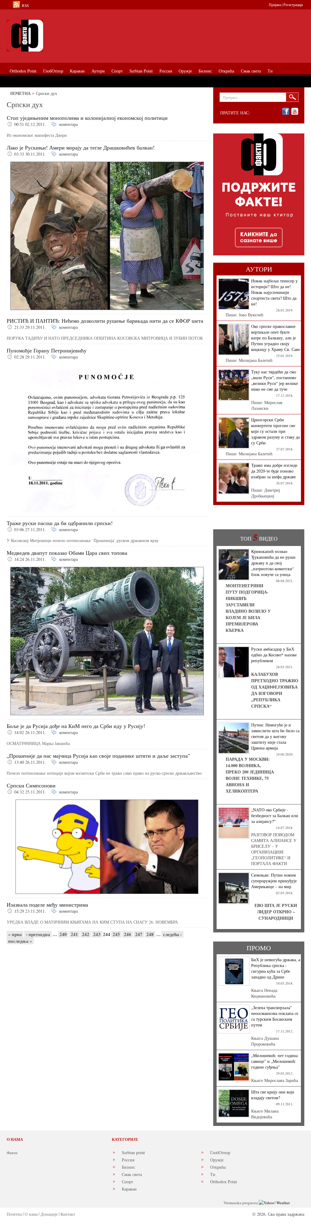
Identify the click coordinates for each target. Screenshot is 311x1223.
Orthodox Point (223, 1181)
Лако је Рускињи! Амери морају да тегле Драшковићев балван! (81, 147)
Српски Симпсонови (31, 785)
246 (127, 934)
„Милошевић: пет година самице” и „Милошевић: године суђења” (274, 1061)
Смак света (132, 1174)
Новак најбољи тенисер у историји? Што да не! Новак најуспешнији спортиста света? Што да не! (274, 292)
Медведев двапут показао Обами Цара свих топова (67, 552)
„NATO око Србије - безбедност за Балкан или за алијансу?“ (274, 815)
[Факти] (75, 36)
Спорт (127, 1181)
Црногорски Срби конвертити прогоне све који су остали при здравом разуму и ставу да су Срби (275, 431)
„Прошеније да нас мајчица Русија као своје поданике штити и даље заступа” (98, 755)
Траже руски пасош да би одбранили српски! (60, 523)
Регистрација (293, 4)
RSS (25, 5)
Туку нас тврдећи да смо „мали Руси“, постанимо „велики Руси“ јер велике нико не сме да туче (274, 380)
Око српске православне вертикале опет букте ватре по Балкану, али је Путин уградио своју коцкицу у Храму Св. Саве (275, 337)
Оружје (217, 1160)
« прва (15, 934)
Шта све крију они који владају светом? (272, 1094)
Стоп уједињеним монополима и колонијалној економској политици (87, 117)
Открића (218, 1167)
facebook (285, 111)
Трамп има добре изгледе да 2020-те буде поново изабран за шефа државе (274, 471)
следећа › (172, 934)
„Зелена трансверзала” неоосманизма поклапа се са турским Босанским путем (274, 1016)
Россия (128, 1160)
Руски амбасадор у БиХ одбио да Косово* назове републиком (274, 654)
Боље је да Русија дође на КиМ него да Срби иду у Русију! (76, 725)
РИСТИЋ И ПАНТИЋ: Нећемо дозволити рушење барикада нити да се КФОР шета (105, 320)
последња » (20, 941)
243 (97, 934)
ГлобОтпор (220, 1152)
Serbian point (133, 1152)
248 (150, 934)
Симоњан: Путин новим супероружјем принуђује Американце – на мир (274, 880)
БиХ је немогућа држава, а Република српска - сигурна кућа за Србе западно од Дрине (275, 968)
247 (138, 934)
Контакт (67, 1214)
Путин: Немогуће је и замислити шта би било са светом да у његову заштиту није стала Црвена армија (275, 736)
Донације (49, 1214)
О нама (31, 1214)
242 (85, 934)
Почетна (20, 93)
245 (116, 934)
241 (74, 934)
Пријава (275, 4)
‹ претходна (38, 934)
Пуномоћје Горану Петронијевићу (47, 350)
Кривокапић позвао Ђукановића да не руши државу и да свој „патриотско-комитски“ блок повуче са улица (273, 562)
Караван (129, 1189)
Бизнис (128, 1167)
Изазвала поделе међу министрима (47, 904)
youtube (295, 111)
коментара (68, 124)
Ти (212, 1174)
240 (63, 934)
